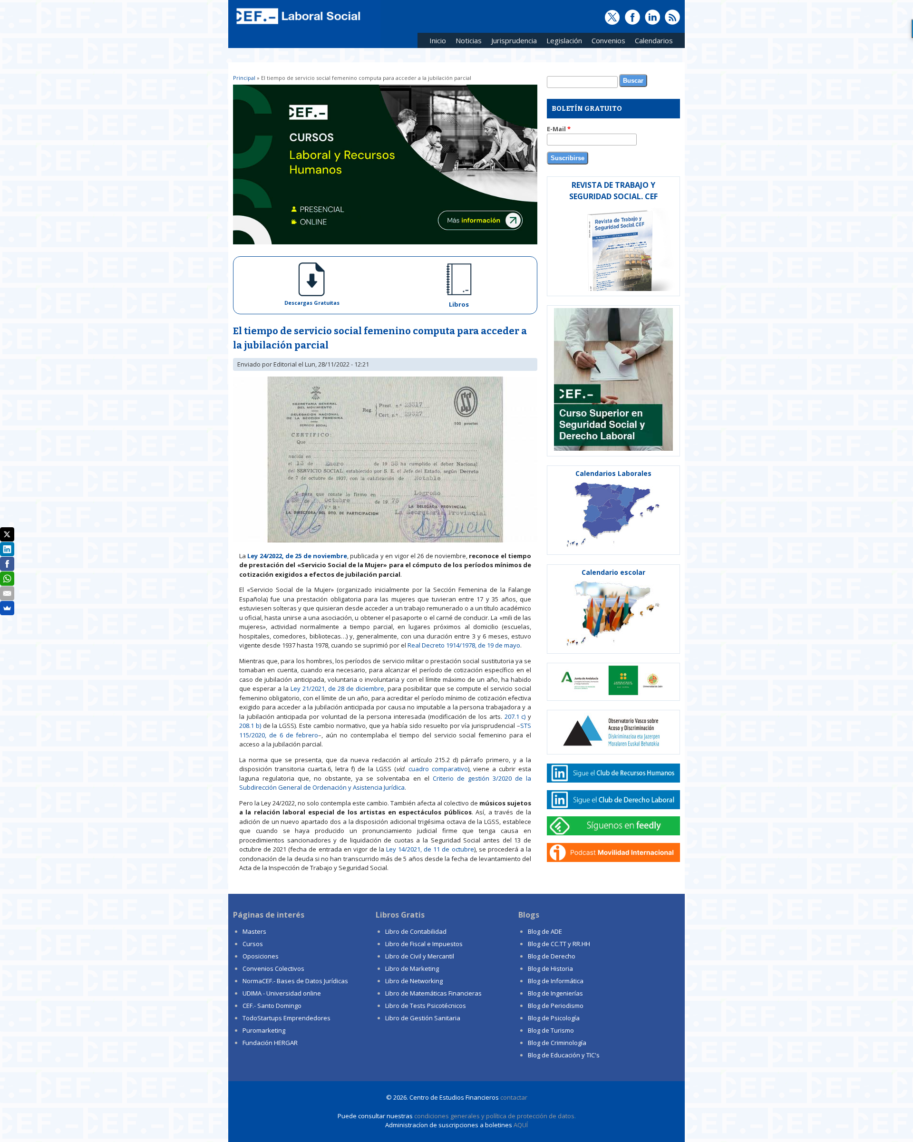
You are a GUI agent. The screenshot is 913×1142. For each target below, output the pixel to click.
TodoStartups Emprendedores (286, 1018)
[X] (7, 534)
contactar (513, 1097)
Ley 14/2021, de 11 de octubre (430, 849)
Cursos (253, 943)
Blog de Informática (555, 981)
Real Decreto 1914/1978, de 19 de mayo (464, 645)
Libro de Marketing (412, 968)
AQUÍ (521, 1125)
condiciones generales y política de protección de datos (494, 1116)
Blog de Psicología (554, 1018)
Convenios (606, 42)
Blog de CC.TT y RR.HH (559, 943)
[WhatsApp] (7, 578)
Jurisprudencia (511, 42)
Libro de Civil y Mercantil (419, 956)
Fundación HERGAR (270, 1042)
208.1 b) (250, 725)
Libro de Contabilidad (416, 931)
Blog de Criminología (557, 1042)
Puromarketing (264, 1030)
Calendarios (651, 42)
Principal (244, 77)
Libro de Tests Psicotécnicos (425, 1005)
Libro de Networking (414, 981)
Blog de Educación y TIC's (564, 1055)
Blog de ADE (545, 931)
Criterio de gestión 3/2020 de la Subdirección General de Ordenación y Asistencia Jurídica (385, 783)
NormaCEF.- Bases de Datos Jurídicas (295, 981)
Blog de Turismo (551, 1030)
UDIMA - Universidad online (282, 993)
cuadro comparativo (438, 769)
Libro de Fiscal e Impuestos (424, 943)
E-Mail (559, 129)
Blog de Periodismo (555, 1005)
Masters (254, 931)
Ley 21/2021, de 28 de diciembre (337, 688)
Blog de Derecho (551, 956)
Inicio (437, 40)
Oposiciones (261, 956)
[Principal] (297, 24)
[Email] (7, 593)
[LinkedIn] (7, 549)
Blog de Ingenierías (555, 993)
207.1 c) (515, 716)
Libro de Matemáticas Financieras (433, 993)
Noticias (469, 40)
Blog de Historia (550, 968)
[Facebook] (7, 564)
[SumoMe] (7, 608)
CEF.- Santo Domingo (272, 1005)
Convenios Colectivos (273, 968)
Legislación (562, 42)
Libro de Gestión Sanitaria (422, 1018)
